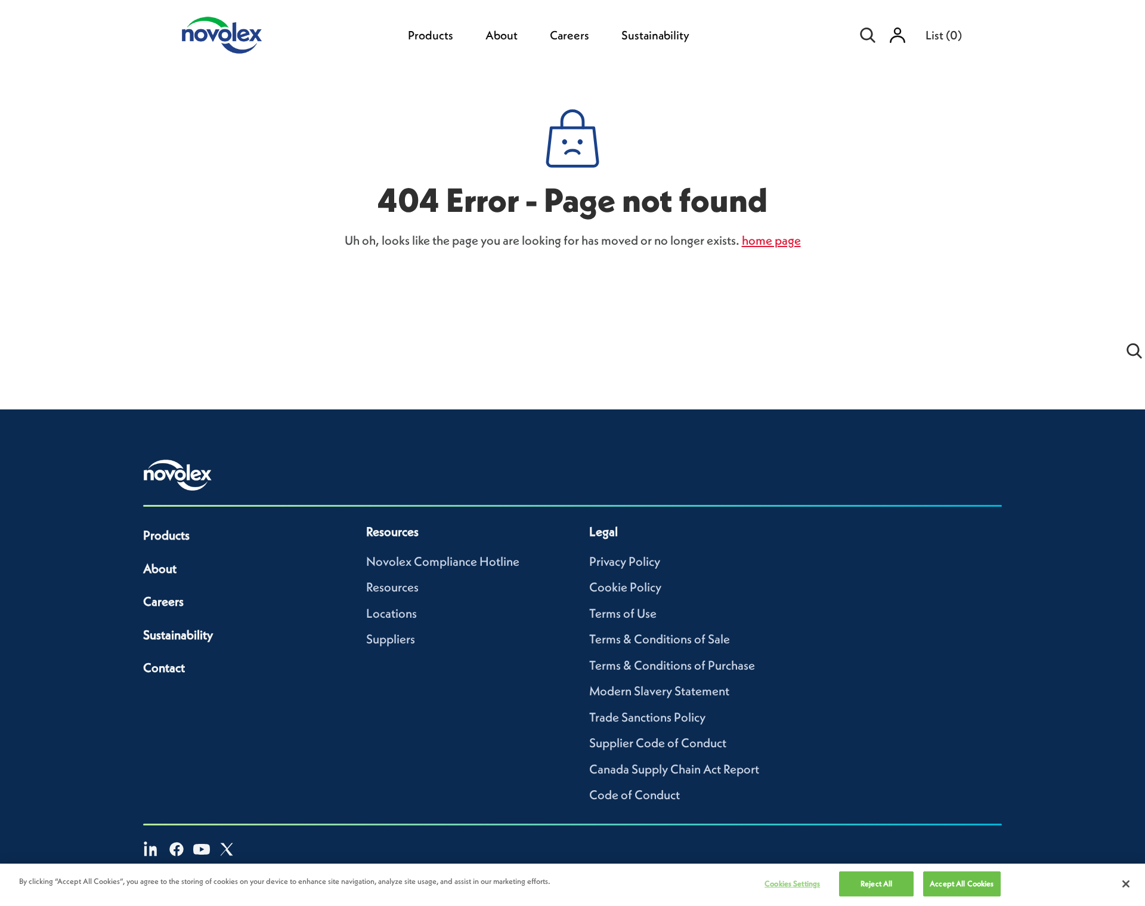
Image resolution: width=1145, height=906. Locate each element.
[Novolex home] (177, 475)
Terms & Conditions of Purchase (672, 665)
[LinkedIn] (151, 849)
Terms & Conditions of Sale (659, 639)
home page (771, 240)
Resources (392, 587)
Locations (391, 613)
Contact (164, 668)
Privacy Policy (624, 561)
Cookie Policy (625, 587)
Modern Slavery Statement (659, 691)
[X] (226, 849)
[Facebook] (176, 849)
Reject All (876, 884)
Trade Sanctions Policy (647, 717)
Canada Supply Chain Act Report (674, 769)
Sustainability (655, 35)
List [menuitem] (944, 35)
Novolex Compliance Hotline (442, 561)
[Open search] (867, 35)
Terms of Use (623, 613)
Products (430, 35)
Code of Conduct (634, 795)
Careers (569, 35)
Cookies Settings (792, 884)
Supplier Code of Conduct (657, 743)
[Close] (1126, 884)
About (501, 35)
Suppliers (390, 639)
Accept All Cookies (962, 884)
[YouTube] (201, 849)
